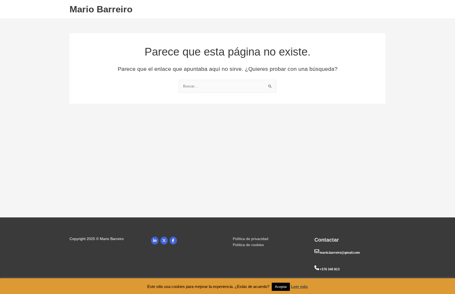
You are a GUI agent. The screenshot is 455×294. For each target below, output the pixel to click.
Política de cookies (248, 245)
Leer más (299, 286)
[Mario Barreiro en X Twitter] (164, 241)
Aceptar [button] (281, 287)
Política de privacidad (250, 239)
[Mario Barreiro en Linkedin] (155, 241)
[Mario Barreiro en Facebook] (173, 241)
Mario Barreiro (101, 9)
